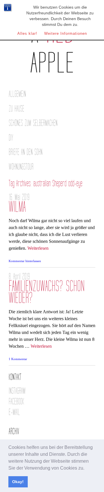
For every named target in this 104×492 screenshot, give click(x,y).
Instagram (17, 391)
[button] (86, 468)
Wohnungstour (21, 166)
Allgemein (17, 94)
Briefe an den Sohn (25, 152)
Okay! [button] (18, 481)
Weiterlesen (38, 248)
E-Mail (14, 412)
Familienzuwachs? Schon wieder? (47, 292)
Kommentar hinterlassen (25, 261)
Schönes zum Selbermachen (33, 123)
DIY (11, 137)
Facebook (16, 401)
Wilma (17, 207)
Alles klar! (27, 33)
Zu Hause (16, 108)
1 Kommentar (18, 359)
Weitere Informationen (65, 33)
